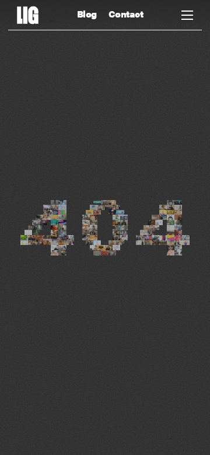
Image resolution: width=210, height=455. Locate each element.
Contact (126, 14)
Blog (87, 14)
